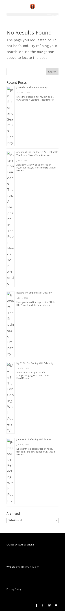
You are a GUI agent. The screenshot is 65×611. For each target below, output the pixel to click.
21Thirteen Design (29, 567)
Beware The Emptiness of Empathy (34, 292)
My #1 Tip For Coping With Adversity (34, 363)
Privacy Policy (13, 589)
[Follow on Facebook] (36, 605)
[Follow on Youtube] (55, 605)
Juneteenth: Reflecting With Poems (33, 439)
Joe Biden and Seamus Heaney (31, 87)
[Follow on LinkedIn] (43, 605)
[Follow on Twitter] (49, 605)
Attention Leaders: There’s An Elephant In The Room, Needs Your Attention (37, 153)
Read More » (48, 99)
